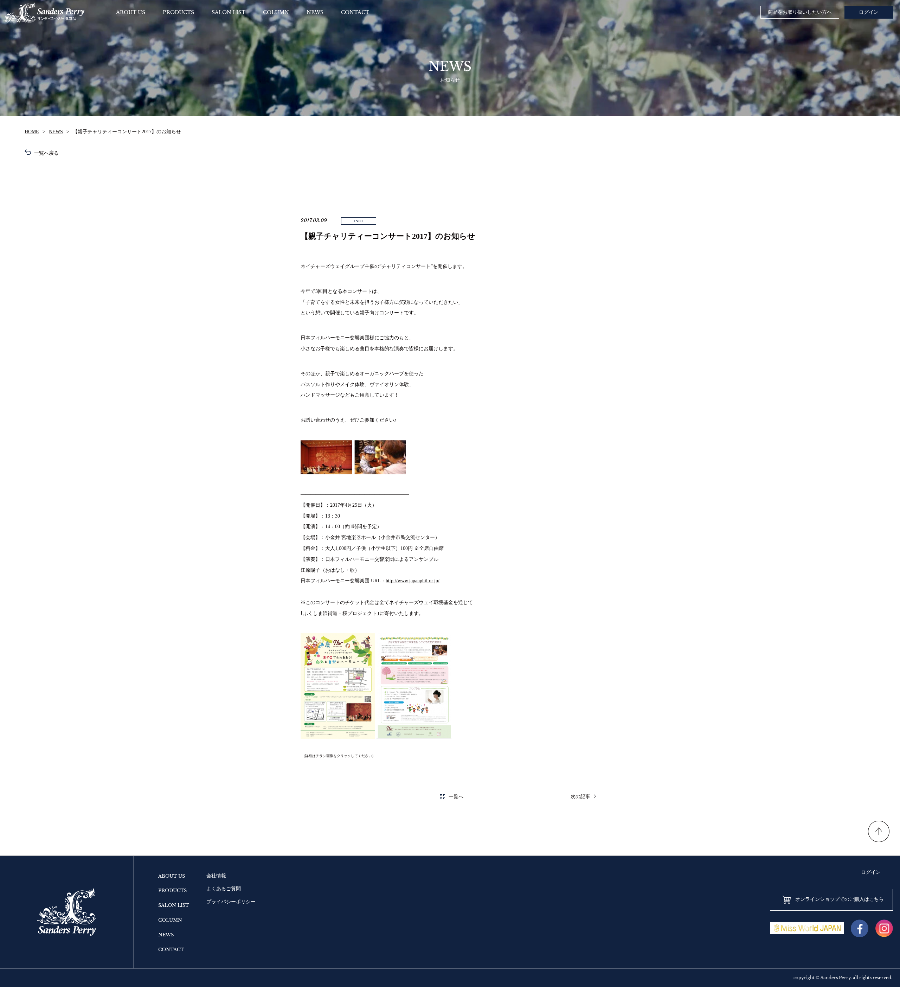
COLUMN (170, 920)
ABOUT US (171, 876)
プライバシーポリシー (231, 901)
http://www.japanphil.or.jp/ (412, 580)
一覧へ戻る (46, 153)
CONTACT (171, 950)
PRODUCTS (172, 890)
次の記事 (580, 796)
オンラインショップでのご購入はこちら (839, 899)
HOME (32, 131)
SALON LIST (173, 905)
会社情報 (216, 875)
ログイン (869, 12)
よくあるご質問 (223, 888)
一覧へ (456, 796)
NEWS (56, 131)
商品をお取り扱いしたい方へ (800, 12)
